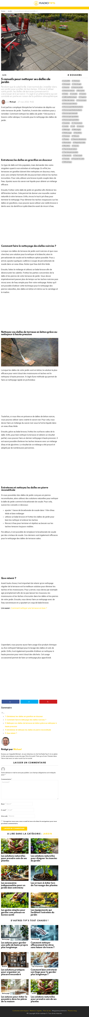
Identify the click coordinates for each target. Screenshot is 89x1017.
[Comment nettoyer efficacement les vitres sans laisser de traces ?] (44, 932)
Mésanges (77, 129)
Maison (4, 966)
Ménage (67, 129)
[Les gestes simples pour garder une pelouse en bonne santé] (15, 900)
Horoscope (82, 100)
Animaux (76, 81)
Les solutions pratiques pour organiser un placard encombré (13, 972)
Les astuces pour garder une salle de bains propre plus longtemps (14, 945)
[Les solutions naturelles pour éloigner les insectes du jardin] (44, 846)
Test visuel (78, 155)
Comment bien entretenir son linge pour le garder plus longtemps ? (44, 972)
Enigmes (83, 97)
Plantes (66, 139)
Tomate (66, 159)
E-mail (4, 810)
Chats (66, 94)
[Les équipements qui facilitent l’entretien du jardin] (44, 900)
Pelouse (76, 136)
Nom (3, 804)
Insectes (66, 123)
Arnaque (67, 84)
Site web (4, 816)
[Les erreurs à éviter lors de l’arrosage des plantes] (44, 873)
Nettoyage (6, 939)
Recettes (67, 146)
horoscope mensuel (70, 113)
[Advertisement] (29, 139)
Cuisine (83, 94)
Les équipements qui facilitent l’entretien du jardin (42, 912)
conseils (74, 94)
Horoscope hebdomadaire (73, 107)
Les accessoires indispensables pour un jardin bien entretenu (13, 885)
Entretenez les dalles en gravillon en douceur (25, 716)
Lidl (73, 126)
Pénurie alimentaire (79, 139)
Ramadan (67, 142)
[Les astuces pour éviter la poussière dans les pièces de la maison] (15, 987)
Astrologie (77, 84)
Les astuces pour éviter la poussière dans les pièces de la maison (14, 999)
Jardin (47, 834)
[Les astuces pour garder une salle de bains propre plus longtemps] (15, 932)
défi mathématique (70, 97)
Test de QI (67, 155)
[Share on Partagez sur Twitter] (29, 702)
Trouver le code (78, 159)
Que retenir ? (12, 733)
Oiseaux (66, 136)
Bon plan (81, 90)
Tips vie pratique (37, 966)
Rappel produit (80, 142)
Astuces (66, 87)
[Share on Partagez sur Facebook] (11, 702)
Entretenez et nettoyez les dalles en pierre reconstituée (29, 730)
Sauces (76, 146)
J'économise (77, 123)
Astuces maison (69, 90)
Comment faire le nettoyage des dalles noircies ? (26, 720)
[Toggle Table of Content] (2, 713)
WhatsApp (67, 162)
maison (80, 126)
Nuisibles (78, 133)
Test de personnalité (71, 152)
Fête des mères (69, 100)
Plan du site (47, 1010)
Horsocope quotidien (71, 120)
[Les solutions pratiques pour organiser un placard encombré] (15, 960)
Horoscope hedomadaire (73, 110)
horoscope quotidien (71, 116)
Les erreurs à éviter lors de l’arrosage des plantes (44, 884)
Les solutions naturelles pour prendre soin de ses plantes (14, 858)
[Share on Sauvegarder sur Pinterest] (48, 702)
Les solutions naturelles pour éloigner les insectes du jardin (44, 858)
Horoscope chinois (70, 103)
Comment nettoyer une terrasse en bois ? (29, 608)
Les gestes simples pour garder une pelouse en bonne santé (13, 912)
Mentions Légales (36, 1010)
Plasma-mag (72, 1010)
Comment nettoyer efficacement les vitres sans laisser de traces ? (42, 945)
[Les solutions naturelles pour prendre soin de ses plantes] (15, 846)
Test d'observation (70, 149)
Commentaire (6, 779)
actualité (67, 81)
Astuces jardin (77, 87)
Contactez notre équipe (20, 1010)
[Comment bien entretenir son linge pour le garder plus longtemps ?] (44, 960)
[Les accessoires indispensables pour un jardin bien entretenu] (15, 873)
